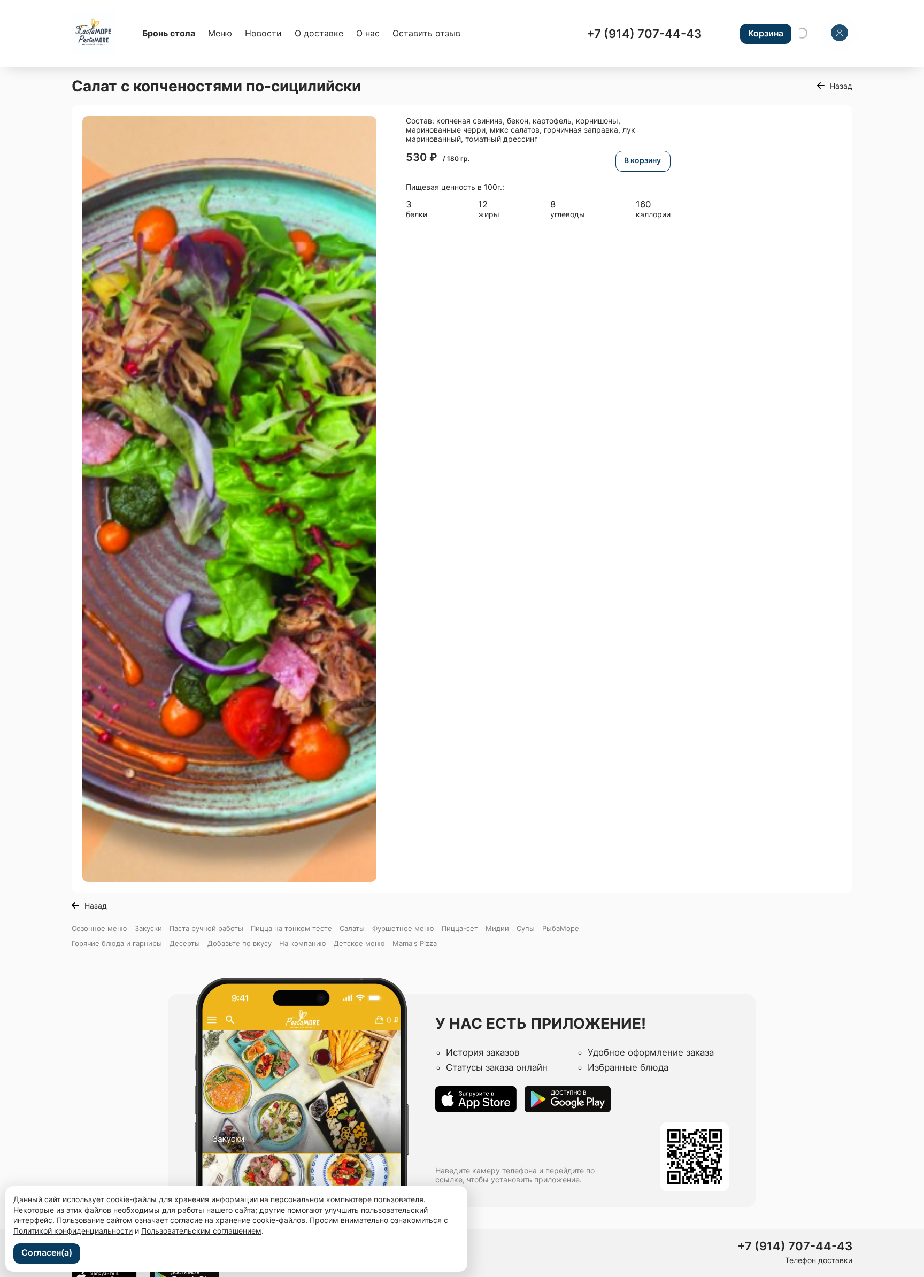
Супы (526, 928)
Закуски (148, 928)
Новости (263, 33)
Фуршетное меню (403, 928)
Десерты (185, 943)
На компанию (302, 943)
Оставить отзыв (426, 33)
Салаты (352, 928)
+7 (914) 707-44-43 (644, 34)
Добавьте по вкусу (239, 943)
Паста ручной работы (206, 928)
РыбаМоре (560, 928)
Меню (220, 33)
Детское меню (359, 943)
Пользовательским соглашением (201, 1230)
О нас (368, 33)
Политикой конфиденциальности (73, 1230)
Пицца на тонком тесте (291, 928)
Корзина (765, 33)
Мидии (497, 928)
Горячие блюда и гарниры (117, 943)
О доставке (319, 33)
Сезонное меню (99, 928)
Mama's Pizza (414, 943)
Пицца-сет (460, 928)
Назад (841, 85)
